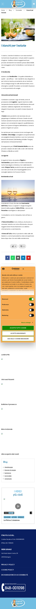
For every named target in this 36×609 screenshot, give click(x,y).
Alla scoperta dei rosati (10, 454)
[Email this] (18, 258)
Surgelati (21, 517)
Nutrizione (8, 473)
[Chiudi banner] (28, 269)
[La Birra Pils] (18, 342)
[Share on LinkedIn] (23, 258)
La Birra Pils (5, 355)
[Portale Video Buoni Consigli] (18, 4)
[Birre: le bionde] (18, 417)
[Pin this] (28, 258)
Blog (10, 10)
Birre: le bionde (6, 429)
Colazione (7, 517)
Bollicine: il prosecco (9, 404)
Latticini (14, 517)
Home (3, 10)
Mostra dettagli (26, 322)
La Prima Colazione (12, 520)
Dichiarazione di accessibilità (14, 575)
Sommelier (19, 10)
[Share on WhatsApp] (13, 258)
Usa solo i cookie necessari (18, 338)
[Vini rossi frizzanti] (18, 367)
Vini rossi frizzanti (7, 379)
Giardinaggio (9, 467)
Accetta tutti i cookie (18, 328)
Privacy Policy (8, 564)
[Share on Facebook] (7, 258)
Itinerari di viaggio (10, 470)
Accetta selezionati (18, 333)
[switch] (31, 304)
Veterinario (8, 479)
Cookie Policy (7, 570)
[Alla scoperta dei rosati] (18, 442)
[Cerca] (34, 4)
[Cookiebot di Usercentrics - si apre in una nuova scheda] (13, 269)
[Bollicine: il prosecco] (18, 392)
